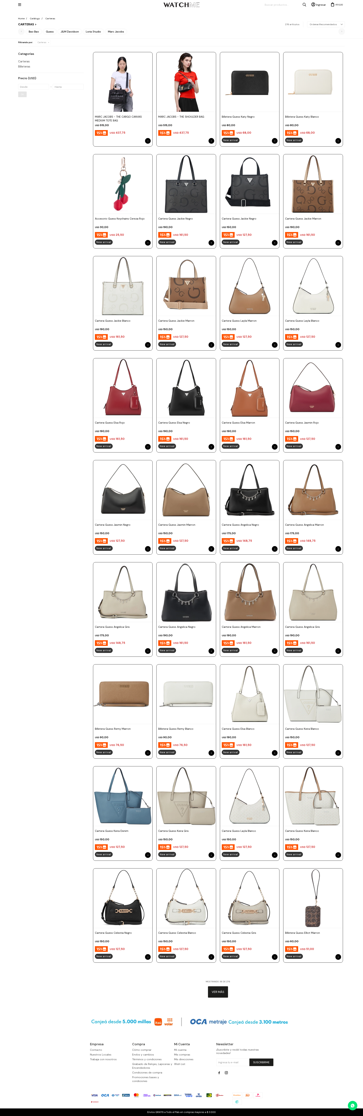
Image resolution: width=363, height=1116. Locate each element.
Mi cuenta (180, 1050)
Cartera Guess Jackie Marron (303, 218)
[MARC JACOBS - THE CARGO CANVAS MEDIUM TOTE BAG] (123, 82)
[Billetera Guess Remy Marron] (123, 694)
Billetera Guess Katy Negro (238, 116)
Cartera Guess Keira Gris (173, 831)
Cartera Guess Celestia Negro (113, 932)
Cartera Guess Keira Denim (111, 831)
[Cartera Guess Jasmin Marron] (186, 490)
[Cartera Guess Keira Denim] (123, 796)
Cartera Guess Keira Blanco (302, 728)
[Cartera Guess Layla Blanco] (313, 286)
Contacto (96, 1050)
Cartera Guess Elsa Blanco (238, 728)
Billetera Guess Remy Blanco (175, 728)
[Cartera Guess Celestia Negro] (123, 898)
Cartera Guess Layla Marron (239, 320)
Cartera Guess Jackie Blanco (112, 320)
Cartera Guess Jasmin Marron (176, 524)
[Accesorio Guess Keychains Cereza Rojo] (123, 184)
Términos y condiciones (147, 1059)
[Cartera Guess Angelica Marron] (313, 490)
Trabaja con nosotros (103, 1059)
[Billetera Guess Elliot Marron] (313, 898)
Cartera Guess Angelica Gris (112, 627)
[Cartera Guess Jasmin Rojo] (313, 388)
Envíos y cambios (143, 1054)
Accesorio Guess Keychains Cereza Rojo (120, 218)
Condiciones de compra (147, 1072)
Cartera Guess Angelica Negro (240, 524)
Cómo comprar (141, 1050)
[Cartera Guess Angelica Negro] (250, 490)
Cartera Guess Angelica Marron (304, 524)
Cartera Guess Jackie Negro (175, 218)
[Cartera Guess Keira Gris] (186, 796)
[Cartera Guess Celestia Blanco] (186, 898)
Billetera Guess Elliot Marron (302, 932)
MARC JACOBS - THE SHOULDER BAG (181, 116)
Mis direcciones (183, 1059)
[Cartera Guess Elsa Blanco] (250, 694)
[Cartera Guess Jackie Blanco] (123, 286)
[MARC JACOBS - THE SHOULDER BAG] (186, 82)
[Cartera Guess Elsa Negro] (186, 388)
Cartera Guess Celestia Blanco (177, 932)
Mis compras (182, 1054)
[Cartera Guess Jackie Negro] (186, 184)
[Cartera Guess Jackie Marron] (313, 184)
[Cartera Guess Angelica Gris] (123, 592)
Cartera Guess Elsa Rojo (110, 422)
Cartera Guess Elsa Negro (174, 422)
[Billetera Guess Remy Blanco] (186, 694)
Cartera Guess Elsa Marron (238, 422)
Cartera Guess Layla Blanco (302, 320)
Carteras (42, 42)
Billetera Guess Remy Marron (113, 728)
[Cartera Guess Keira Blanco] (313, 694)
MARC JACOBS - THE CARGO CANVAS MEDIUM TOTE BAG (118, 118)
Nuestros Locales (100, 1054)
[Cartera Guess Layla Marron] (250, 286)
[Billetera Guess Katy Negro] (250, 82)
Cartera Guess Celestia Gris (239, 932)
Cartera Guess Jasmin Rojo (302, 422)
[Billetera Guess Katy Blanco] (313, 82)
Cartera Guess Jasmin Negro (112, 524)
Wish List (179, 1064)
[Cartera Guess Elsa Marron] (250, 388)
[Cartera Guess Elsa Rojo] (123, 388)
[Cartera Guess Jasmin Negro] (123, 490)
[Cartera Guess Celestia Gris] (250, 898)
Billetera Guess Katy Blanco (302, 116)
